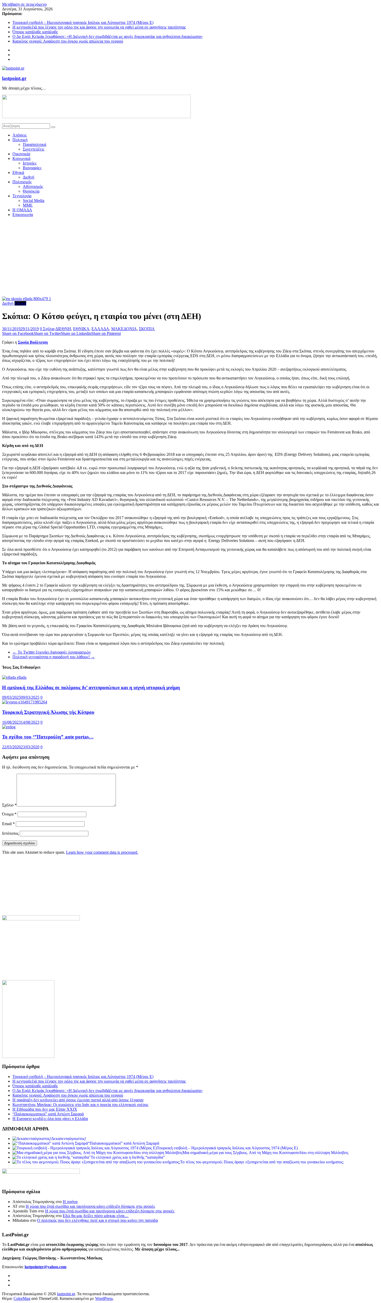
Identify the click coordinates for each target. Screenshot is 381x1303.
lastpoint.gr (14, 78)
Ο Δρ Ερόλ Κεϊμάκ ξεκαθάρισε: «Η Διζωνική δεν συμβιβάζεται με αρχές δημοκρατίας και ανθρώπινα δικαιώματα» (107, 36)
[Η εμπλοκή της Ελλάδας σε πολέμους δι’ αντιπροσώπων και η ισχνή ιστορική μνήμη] (14, 677)
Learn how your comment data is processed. (102, 852)
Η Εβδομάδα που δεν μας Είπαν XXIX (44, 1109)
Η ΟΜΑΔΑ (22, 210)
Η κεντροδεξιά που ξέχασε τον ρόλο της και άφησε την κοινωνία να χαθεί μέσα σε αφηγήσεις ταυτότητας (99, 27)
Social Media (33, 200)
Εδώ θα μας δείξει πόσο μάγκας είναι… (96, 1215)
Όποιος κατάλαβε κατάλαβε (35, 32)
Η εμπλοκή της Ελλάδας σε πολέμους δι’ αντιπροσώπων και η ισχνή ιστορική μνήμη (91, 687)
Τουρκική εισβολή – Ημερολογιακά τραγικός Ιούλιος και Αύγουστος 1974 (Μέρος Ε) (82, 22)
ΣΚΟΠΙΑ (147, 329)
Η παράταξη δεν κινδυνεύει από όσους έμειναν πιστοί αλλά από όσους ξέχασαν (78, 1100)
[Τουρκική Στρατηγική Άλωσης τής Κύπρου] (24, 702)
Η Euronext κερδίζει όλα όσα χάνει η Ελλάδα (50, 1118)
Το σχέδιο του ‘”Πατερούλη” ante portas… (48, 736)
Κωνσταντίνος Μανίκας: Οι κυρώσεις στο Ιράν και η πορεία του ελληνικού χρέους (80, 1104)
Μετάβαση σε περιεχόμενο (24, 4)
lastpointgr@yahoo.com (45, 1267)
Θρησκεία (31, 191)
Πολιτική (19, 140)
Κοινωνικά (21, 158)
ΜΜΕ (28, 205)
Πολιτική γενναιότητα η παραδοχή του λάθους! (53, 657)
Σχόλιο (9, 805)
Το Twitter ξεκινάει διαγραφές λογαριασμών (51, 652)
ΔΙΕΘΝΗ (63, 329)
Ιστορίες (30, 163)
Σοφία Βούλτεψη (33, 342)
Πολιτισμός (22, 182)
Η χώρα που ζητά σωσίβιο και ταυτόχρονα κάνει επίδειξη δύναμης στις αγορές (90, 1206)
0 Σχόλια (47, 329)
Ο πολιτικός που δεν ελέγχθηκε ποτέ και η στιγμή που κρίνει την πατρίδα (97, 1220)
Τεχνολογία (21, 196)
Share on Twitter (47, 333)
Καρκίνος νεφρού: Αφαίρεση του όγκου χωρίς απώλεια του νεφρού (67, 41)
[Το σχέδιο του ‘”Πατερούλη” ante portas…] (9, 727)
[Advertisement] (190, 257)
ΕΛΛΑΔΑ (100, 329)
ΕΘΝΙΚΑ (81, 329)
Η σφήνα (70, 1201)
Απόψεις (19, 135)
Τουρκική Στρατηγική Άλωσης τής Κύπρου (48, 712)
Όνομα (9, 814)
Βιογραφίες (32, 168)
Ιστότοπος (10, 833)
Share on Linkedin (76, 333)
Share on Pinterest (106, 333)
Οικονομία (21, 154)
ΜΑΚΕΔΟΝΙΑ (124, 329)
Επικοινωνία (22, 214)
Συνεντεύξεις (33, 149)
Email (8, 824)
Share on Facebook (18, 333)
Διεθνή (28, 177)
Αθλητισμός (33, 186)
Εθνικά (18, 172)
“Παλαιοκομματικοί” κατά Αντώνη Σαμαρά (48, 1114)
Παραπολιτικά (34, 144)
